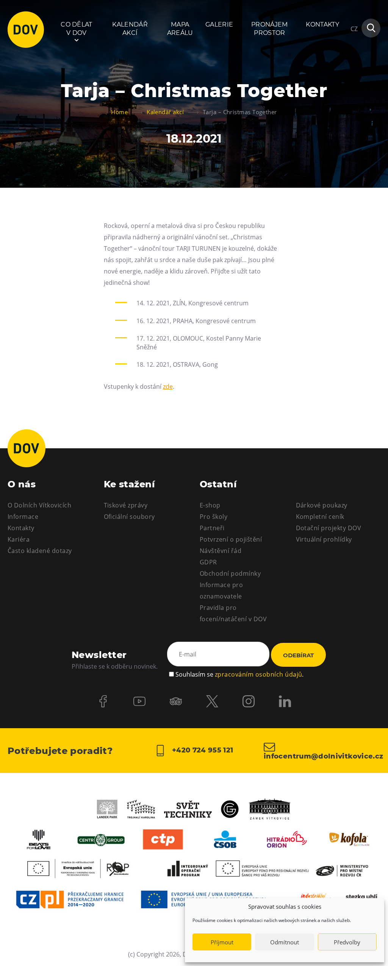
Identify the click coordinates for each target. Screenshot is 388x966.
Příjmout (222, 942)
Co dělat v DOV (76, 28)
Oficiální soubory (129, 516)
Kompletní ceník (320, 516)
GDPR (208, 562)
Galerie (219, 24)
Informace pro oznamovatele (221, 590)
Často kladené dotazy (40, 551)
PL (353, 51)
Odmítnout (284, 942)
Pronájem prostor (269, 28)
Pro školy (213, 516)
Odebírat (298, 655)
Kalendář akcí (130, 28)
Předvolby (347, 942)
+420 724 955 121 (201, 750)
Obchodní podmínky (230, 573)
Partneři (212, 528)
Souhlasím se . (239, 674)
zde (168, 386)
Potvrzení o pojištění (231, 539)
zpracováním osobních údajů (258, 674)
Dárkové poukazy (321, 505)
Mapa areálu (180, 28)
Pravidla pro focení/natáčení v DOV (233, 613)
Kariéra (19, 539)
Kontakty (322, 24)
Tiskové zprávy (126, 505)
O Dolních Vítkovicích (39, 505)
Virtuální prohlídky (324, 539)
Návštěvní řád (220, 551)
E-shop (210, 505)
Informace (23, 516)
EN (354, 65)
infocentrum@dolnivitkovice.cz (322, 756)
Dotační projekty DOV (328, 528)
